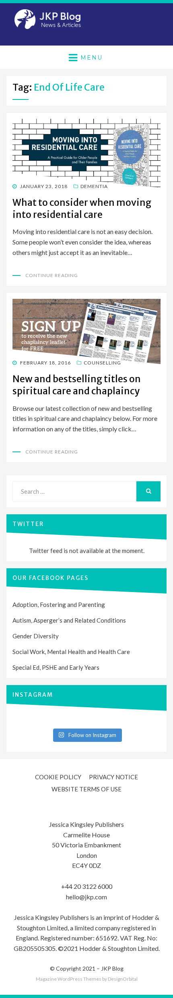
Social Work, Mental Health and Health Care (71, 651)
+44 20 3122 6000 (86, 886)
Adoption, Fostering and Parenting (58, 604)
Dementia (94, 186)
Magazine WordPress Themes (68, 979)
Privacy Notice (113, 777)
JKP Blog (112, 968)
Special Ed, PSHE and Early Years (55, 667)
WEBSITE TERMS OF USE (86, 789)
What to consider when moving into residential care (81, 208)
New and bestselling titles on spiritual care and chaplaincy (76, 385)
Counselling (102, 363)
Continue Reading (51, 275)
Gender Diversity (35, 636)
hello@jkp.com (86, 897)
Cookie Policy (58, 777)
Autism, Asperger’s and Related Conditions (69, 620)
